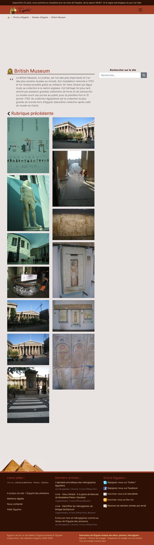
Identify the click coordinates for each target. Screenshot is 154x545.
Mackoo (82, 538)
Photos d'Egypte (21, 17)
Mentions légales (15, 498)
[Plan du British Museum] (28, 144)
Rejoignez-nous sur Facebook (122, 488)
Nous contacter (15, 504)
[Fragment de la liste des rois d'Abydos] (73, 361)
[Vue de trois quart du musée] (28, 315)
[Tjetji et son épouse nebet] (73, 224)
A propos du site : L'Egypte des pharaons (28, 493)
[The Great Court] (28, 248)
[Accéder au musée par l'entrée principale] (28, 394)
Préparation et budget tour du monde (125, 538)
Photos (36, 483)
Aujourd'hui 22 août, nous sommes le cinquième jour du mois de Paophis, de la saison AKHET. (57, 3)
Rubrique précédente (32, 113)
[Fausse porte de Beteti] (73, 269)
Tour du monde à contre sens (92, 541)
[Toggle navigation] (140, 10)
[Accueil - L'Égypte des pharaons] (20, 9)
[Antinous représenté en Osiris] (28, 202)
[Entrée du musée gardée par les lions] (73, 178)
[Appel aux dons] (28, 282)
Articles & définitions (23, 483)
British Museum (58, 17)
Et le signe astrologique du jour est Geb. (122, 3)
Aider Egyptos (14, 509)
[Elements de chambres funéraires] (73, 315)
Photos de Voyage (97, 538)
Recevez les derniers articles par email (126, 505)
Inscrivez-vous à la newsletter (122, 493)
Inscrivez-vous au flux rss (120, 499)
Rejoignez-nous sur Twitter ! (121, 482)
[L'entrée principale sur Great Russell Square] (28, 349)
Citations (44, 483)
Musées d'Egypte (40, 17)
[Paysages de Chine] (73, 132)
